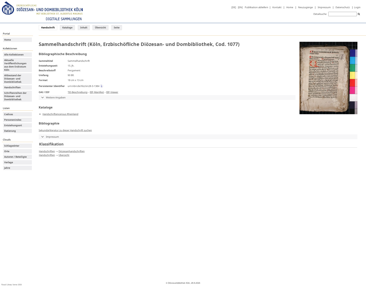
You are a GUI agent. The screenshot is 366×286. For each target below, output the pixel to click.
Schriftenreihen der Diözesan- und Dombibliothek (15, 96)
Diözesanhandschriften (72, 151)
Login (357, 7)
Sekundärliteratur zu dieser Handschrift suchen (65, 130)
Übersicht (100, 27)
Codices (8, 114)
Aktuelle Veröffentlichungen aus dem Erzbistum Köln (15, 65)
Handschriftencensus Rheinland (60, 114)
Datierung (10, 131)
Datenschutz (343, 7)
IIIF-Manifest (97, 92)
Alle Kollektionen (14, 54)
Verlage (8, 162)
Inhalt (83, 27)
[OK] (359, 14)
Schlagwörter (11, 145)
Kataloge (67, 27)
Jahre (7, 168)
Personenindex (12, 119)
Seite (117, 27)
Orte (6, 151)
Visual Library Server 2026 (11, 285)
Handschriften (12, 87)
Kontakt (277, 7)
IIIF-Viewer (112, 92)
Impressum (324, 7)
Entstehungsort (13, 125)
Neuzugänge (305, 7)
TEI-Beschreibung (77, 92)
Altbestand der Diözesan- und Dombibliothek (12, 79)
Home (289, 7)
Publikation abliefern (256, 7)
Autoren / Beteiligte (15, 156)
